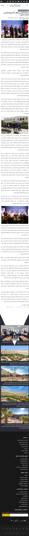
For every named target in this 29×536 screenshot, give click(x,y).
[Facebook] (27, 1)
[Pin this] (19, 307)
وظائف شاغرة (24, 451)
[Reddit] (13, 1)
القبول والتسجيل (24, 459)
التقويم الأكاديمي (24, 481)
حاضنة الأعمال (24, 504)
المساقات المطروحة (23, 484)
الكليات (26, 475)
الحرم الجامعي (24, 446)
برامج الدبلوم (25, 465)
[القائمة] (7, 5)
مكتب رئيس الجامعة (23, 442)
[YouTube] (18, 1)
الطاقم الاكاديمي (24, 479)
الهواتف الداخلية (24, 486)
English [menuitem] (3, 5)
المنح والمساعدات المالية (22, 467)
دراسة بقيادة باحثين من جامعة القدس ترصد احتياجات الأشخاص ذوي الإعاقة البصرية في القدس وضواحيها (15, 363)
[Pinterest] (10, 1)
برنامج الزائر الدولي (24, 469)
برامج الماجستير (24, 463)
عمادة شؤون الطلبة (23, 502)
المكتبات (26, 448)
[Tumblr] (7, 1)
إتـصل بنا (26, 453)
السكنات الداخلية (24, 500)
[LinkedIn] (16, 1)
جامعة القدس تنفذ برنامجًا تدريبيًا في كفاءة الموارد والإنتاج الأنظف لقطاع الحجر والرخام (15, 343)
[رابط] (15, 5)
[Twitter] (24, 1)
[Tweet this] (24, 307)
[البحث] (27, 5)
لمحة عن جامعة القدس (22, 440)
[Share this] (27, 307)
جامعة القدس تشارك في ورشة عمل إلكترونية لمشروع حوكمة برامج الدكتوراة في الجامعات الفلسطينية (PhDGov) (15, 383)
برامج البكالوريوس (24, 461)
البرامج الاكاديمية (24, 477)
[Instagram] (21, 1)
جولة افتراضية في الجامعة (22, 494)
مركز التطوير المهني (23, 506)
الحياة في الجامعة (24, 492)
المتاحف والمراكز (24, 444)
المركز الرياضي (24, 498)
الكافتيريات (25, 496)
